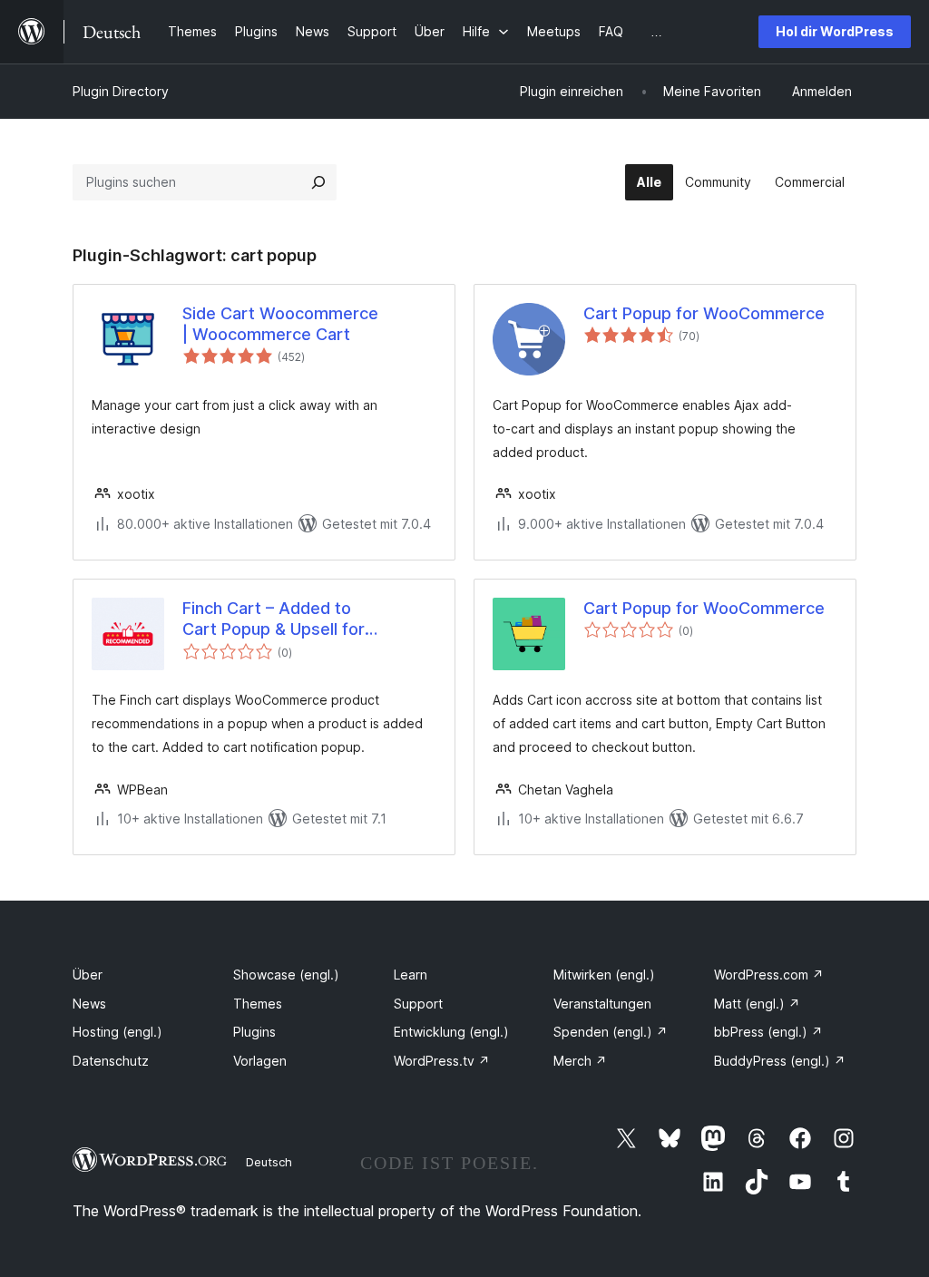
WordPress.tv (442, 1060)
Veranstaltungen (602, 1003)
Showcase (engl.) (286, 974)
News (89, 1003)
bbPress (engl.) (768, 1031)
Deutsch (269, 1162)
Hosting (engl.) (117, 1031)
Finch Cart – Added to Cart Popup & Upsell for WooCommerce (273, 619)
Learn (410, 974)
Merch (580, 1060)
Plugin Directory (121, 91)
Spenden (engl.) (610, 1031)
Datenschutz (111, 1060)
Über (88, 974)
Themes (257, 1003)
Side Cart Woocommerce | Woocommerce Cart (280, 324)
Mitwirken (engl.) (604, 974)
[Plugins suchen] (318, 182)
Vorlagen (260, 1060)
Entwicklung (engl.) (451, 1031)
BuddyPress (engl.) (780, 1060)
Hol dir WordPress (835, 31)
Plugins (254, 1031)
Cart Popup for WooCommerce (704, 313)
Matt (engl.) (757, 1003)
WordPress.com (769, 974)
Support (418, 1003)
